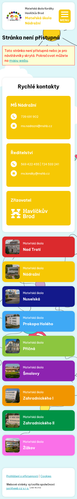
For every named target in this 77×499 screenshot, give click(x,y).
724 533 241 (50, 164)
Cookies (45, 476)
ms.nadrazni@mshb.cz (36, 126)
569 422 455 (30, 164)
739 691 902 (29, 117)
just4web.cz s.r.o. (17, 488)
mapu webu (18, 60)
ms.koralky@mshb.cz (35, 173)
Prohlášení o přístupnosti (22, 476)
